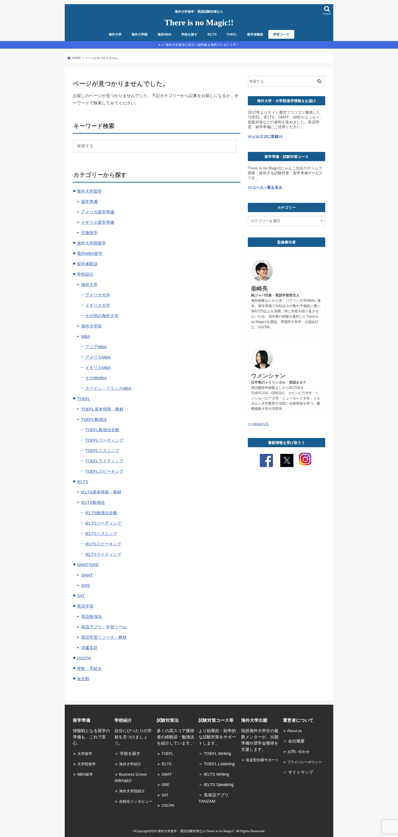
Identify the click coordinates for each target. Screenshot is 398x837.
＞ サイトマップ (298, 772)
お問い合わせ (296, 752)
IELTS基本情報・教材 (101, 492)
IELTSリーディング (103, 523)
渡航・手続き (89, 668)
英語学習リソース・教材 (104, 637)
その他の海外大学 (101, 316)
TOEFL (231, 34)
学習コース (281, 34)
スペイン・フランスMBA (108, 388)
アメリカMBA (98, 357)
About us (292, 731)
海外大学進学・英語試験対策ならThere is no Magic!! (196, 831)
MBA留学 (83, 774)
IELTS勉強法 (93, 502)
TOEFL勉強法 (94, 419)
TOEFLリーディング (104, 440)
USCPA (84, 658)
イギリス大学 (97, 305)
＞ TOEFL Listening (217, 764)
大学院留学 (84, 764)
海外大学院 (140, 34)
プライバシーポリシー (302, 762)
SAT (81, 596)
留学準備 (89, 201)
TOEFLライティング (104, 461)
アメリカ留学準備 (97, 212)
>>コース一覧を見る (265, 187)
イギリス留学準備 (97, 222)
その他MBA (96, 378)
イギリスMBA (98, 367)
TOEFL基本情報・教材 (102, 409)
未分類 (83, 679)
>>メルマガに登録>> (265, 136)
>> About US (258, 424)
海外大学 (115, 34)
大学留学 (82, 754)
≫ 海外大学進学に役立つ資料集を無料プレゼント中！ (200, 45)
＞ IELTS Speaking (216, 784)
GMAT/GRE (88, 564)
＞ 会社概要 (294, 741)
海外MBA (164, 34)
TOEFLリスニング (102, 450)
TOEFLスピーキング (104, 471)
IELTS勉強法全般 (101, 513)
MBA (85, 336)
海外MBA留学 (89, 253)
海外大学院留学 (91, 243)
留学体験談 (255, 34)
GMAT (87, 575)
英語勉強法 (91, 616)
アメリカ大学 (97, 295)
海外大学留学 (89, 191)
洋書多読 (89, 647)
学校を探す (189, 34)
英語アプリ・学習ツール (104, 627)
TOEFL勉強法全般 (102, 430)
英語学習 (85, 606)
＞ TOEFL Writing (215, 753)
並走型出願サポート (260, 760)
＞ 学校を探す (127, 753)
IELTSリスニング (101, 533)
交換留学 (89, 233)
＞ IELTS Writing (214, 774)
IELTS (212, 34)
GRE (85, 585)
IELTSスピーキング (103, 544)
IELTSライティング (103, 554)
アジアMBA (96, 347)
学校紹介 (85, 274)
